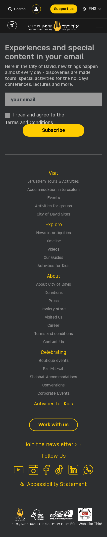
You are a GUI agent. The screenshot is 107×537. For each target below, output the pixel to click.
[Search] (9, 8)
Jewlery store (53, 309)
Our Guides (53, 257)
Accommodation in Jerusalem (53, 189)
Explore (53, 224)
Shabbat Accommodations (53, 377)
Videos (53, 249)
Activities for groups (53, 206)
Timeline (53, 241)
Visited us (53, 317)
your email (23, 100)
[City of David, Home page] (53, 25)
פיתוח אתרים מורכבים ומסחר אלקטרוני (57, 524)
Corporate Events (54, 393)
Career (53, 325)
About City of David (53, 284)
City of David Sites (53, 214)
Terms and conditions (53, 333)
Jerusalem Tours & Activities (53, 181)
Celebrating (53, 352)
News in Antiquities (53, 233)
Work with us (53, 425)
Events (53, 198)
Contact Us (53, 342)
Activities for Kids (53, 265)
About (53, 276)
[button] (95, 9)
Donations (54, 292)
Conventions (53, 385)
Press (54, 301)
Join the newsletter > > (53, 444)
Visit (53, 173)
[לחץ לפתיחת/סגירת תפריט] (99, 26)
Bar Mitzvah (53, 369)
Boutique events (54, 360)
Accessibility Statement (56, 484)
